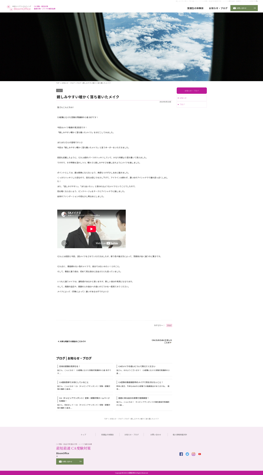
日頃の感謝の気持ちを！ (69, 366)
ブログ (182, 104)
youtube (199, 454)
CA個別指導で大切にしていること (74, 382)
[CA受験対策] (19, 8)
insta (193, 454)
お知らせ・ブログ (192, 90)
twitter (187, 454)
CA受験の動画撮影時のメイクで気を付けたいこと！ (140, 382)
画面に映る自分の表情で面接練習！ (133, 398)
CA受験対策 (131, 473)
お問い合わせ (241, 8)
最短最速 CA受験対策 (73, 448)
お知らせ (183, 98)
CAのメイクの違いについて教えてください (136, 366)
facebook (181, 454)
